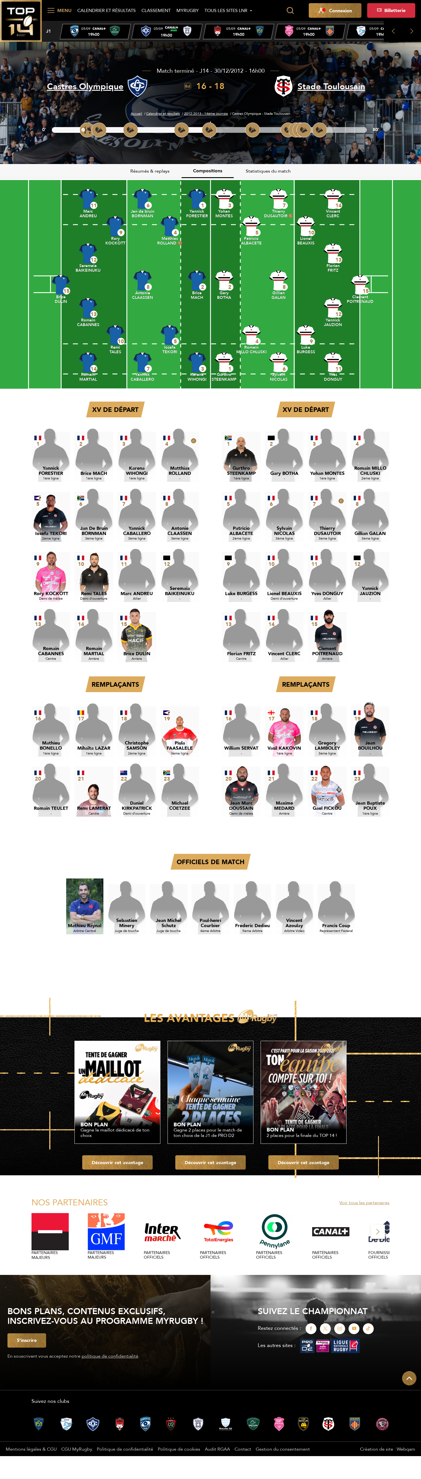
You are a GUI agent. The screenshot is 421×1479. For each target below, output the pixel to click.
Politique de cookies (179, 1449)
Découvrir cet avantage (117, 1162)
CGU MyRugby (76, 1449)
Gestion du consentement (283, 1449)
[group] (95, 32)
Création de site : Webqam (387, 1449)
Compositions (207, 170)
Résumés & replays (150, 170)
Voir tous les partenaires (364, 1202)
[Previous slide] (393, 31)
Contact (243, 1449)
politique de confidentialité (110, 1355)
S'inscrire (27, 1340)
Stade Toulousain (331, 86)
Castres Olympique (85, 86)
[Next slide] (411, 31)
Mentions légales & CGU (31, 1449)
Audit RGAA (217, 1449)
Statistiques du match (268, 170)
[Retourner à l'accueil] (21, 20)
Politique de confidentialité (125, 1449)
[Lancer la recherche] (290, 10)
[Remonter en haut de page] (409, 1378)
